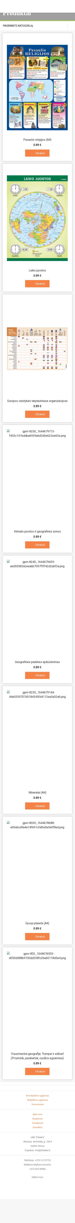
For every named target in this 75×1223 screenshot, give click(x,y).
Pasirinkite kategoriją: (18, 25)
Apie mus (37, 1114)
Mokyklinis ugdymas (37, 1100)
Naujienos (37, 1118)
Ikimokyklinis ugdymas (37, 1095)
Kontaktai (37, 1127)
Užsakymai (37, 1123)
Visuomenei (37, 1104)
